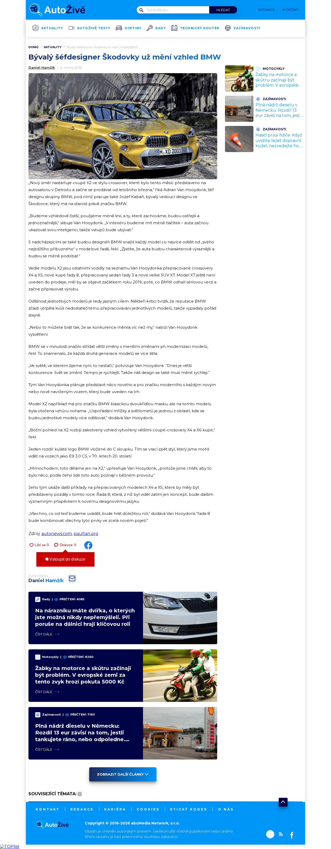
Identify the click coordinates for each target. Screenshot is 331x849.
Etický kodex (188, 809)
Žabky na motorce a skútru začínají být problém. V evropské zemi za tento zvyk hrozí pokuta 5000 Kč (83, 675)
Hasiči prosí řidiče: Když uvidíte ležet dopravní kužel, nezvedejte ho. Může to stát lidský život (278, 146)
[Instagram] (270, 834)
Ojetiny (133, 28)
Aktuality (52, 28)
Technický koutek (200, 28)
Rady (160, 28)
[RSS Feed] (279, 834)
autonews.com (56, 533)
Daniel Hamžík (41, 67)
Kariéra (115, 809)
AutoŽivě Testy (94, 28)
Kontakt (48, 809)
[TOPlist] (9, 846)
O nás (226, 809)
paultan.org (86, 533)
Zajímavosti (247, 28)
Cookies (148, 809)
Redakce (82, 809)
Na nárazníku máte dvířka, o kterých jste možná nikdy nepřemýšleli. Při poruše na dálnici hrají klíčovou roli (85, 617)
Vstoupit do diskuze (66, 559)
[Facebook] (290, 834)
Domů (33, 47)
